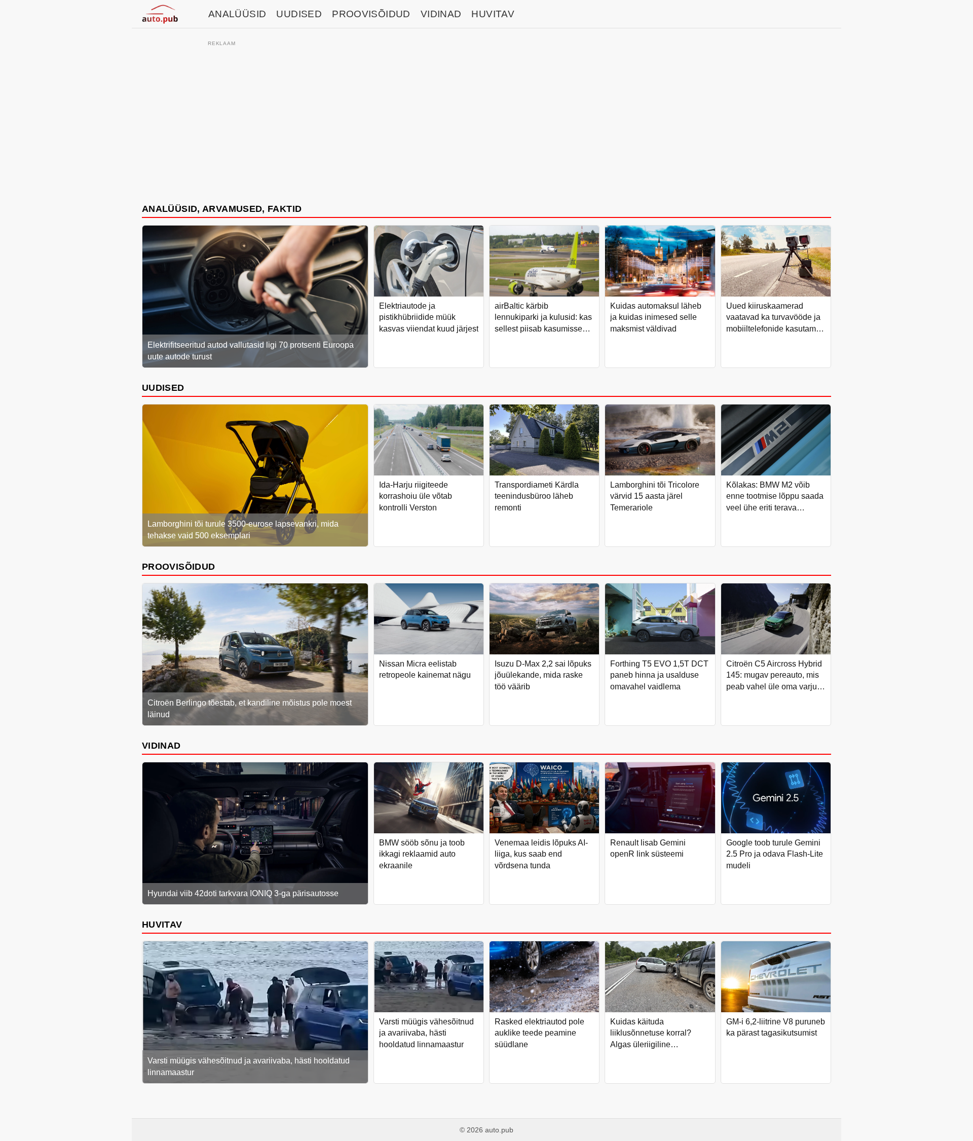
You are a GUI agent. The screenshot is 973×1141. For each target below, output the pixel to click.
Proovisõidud (371, 14)
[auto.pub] (160, 14)
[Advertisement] (486, 120)
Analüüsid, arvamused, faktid (222, 208)
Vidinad (441, 14)
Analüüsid (237, 14)
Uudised (299, 14)
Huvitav (492, 14)
